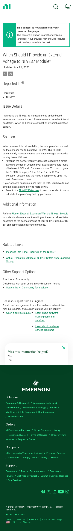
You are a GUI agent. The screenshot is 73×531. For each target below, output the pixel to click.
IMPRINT (20, 519)
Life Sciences (27, 412)
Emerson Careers (55, 453)
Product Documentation (33, 471)
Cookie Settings (52, 519)
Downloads (11, 471)
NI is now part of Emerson (19, 453)
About (39, 453)
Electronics (29, 407)
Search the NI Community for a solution (27, 287)
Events (54, 457)
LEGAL (9, 519)
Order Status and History (47, 430)
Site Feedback (15, 480)
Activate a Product (27, 475)
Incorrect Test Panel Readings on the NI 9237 (31, 252)
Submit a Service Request (54, 475)
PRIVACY (33, 519)
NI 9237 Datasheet (29, 190)
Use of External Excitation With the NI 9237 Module (40, 213)
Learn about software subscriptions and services (46, 316)
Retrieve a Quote (17, 434)
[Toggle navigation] (19, 7)
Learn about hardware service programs (47, 328)
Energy (42, 407)
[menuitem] (56, 7)
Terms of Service (38, 434)
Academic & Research (17, 403)
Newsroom (13, 457)
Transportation (15, 416)
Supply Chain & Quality (35, 457)
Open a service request (18, 312)
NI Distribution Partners (18, 430)
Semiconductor (46, 412)
